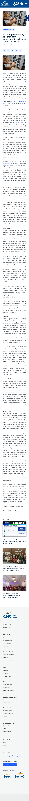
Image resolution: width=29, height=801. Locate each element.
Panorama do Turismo (8, 693)
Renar (4, 742)
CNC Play (5, 667)
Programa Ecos (6, 748)
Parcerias (5, 716)
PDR (4, 736)
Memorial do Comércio (8, 660)
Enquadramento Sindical (8, 651)
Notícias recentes (7, 643)
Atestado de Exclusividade (9, 704)
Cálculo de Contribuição (8, 654)
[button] (26, 4)
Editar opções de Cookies (9, 784)
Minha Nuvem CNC (7, 676)
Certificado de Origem (8, 707)
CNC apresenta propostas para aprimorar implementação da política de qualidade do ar (14, 541)
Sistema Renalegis (7, 739)
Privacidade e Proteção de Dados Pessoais (12, 780)
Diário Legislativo (8, 29)
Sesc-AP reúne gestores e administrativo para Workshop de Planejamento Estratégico (12, 595)
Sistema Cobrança (7, 731)
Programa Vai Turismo (8, 713)
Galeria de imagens (7, 684)
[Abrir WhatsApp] (25, 797)
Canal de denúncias (7, 679)
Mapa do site (6, 637)
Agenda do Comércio (7, 710)
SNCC (4, 745)
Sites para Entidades (7, 734)
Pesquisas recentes (7, 640)
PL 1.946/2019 (18, 122)
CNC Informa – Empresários (9, 718)
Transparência (6, 657)
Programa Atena (6, 687)
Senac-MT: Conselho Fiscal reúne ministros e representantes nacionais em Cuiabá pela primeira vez (14, 568)
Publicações (6, 648)
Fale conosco (6, 681)
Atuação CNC (6, 646)
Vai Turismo (5, 670)
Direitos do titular (7, 789)
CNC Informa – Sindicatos (8, 690)
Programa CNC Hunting (8, 702)
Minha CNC (5, 673)
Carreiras (5, 630)
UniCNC (5, 728)
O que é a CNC (6, 627)
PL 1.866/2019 (18, 127)
